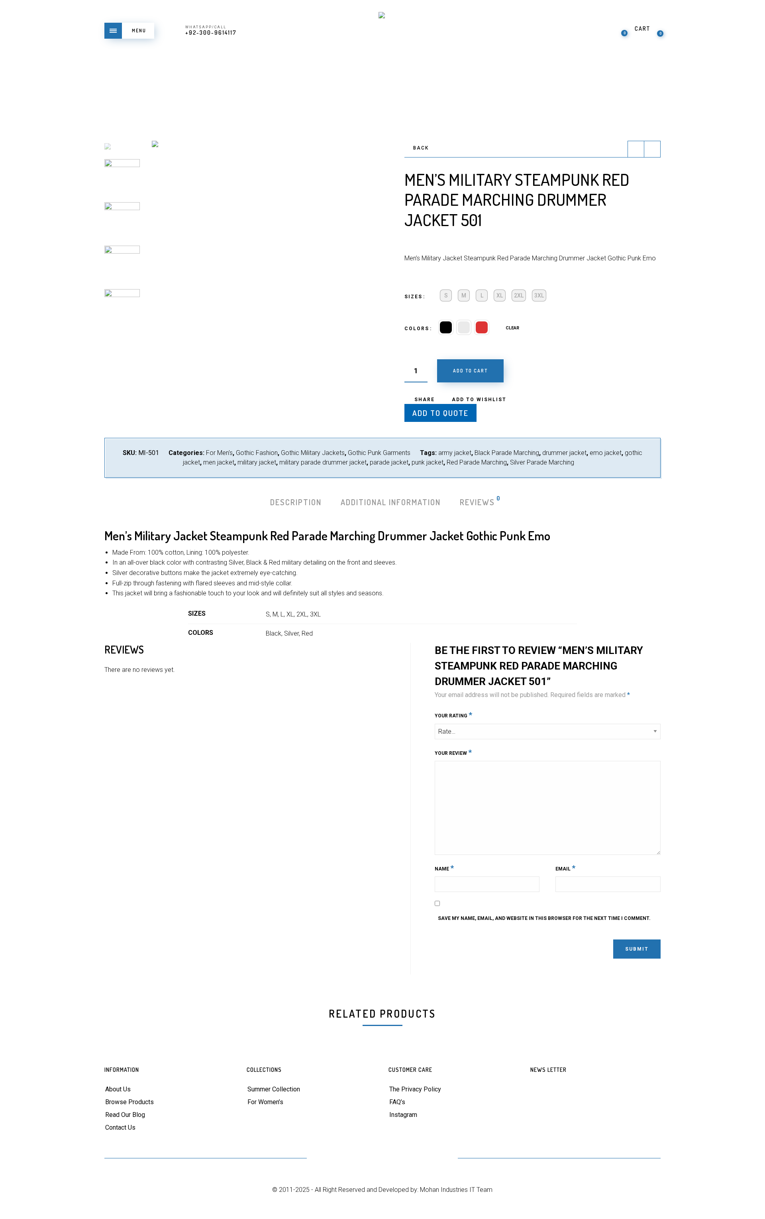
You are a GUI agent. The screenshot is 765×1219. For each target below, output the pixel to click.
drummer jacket (564, 453)
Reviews (478, 501)
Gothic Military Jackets (313, 453)
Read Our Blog (125, 1115)
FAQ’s (397, 1102)
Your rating (453, 714)
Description (296, 502)
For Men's (219, 453)
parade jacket (389, 462)
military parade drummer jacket (323, 462)
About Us (118, 1089)
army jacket (454, 453)
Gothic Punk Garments (379, 453)
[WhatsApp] (441, 1159)
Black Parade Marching (507, 453)
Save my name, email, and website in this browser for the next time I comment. (544, 918)
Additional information (391, 502)
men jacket (218, 462)
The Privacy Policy (415, 1089)
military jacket (256, 462)
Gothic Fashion (257, 453)
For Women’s (265, 1102)
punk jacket (427, 462)
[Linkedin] (402, 1159)
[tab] (295, 502)
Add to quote (440, 413)
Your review (453, 752)
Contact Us (120, 1127)
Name (444, 867)
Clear (512, 328)
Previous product (636, 149)
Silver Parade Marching (542, 462)
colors (416, 328)
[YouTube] (382, 1159)
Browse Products (129, 1102)
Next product (652, 149)
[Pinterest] (363, 1159)
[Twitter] (324, 1159)
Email (565, 867)
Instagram (403, 1115)
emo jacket (606, 453)
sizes (413, 296)
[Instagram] (421, 1159)
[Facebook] (343, 1159)
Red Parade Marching (477, 462)
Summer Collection (273, 1089)
